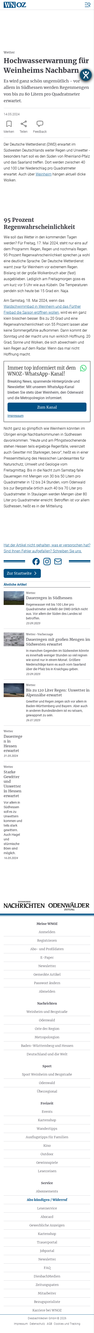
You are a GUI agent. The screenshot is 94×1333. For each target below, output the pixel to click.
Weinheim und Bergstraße (47, 1012)
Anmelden (47, 932)
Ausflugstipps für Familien (47, 1137)
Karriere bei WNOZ (47, 1310)
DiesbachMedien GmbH (47, 1318)
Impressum (16, 416)
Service (47, 1183)
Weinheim (44, 174)
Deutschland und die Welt (47, 1054)
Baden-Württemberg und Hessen (47, 1046)
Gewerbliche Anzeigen (47, 1225)
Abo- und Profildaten (47, 949)
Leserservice (47, 1208)
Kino (47, 1146)
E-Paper (47, 957)
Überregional (47, 1091)
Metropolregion (47, 1037)
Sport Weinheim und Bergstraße (47, 1074)
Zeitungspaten (47, 1285)
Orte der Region (47, 1029)
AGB (49, 1323)
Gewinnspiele (47, 1163)
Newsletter (47, 966)
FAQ (47, 1268)
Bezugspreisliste (47, 1302)
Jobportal (47, 1251)
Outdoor (47, 1154)
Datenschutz (37, 1323)
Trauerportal (47, 1242)
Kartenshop (47, 1120)
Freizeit (47, 1103)
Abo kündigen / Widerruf (47, 1200)
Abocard (47, 1217)
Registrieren (47, 940)
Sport (47, 1066)
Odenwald (47, 1020)
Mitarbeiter (47, 1293)
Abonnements (47, 1191)
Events (47, 1112)
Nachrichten (47, 1003)
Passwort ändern (47, 983)
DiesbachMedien (47, 1276)
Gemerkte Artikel (47, 974)
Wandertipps (47, 1129)
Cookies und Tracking (67, 1323)
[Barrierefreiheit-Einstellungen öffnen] (86, 75)
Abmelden (47, 991)
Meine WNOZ (47, 924)
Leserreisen (47, 1171)
